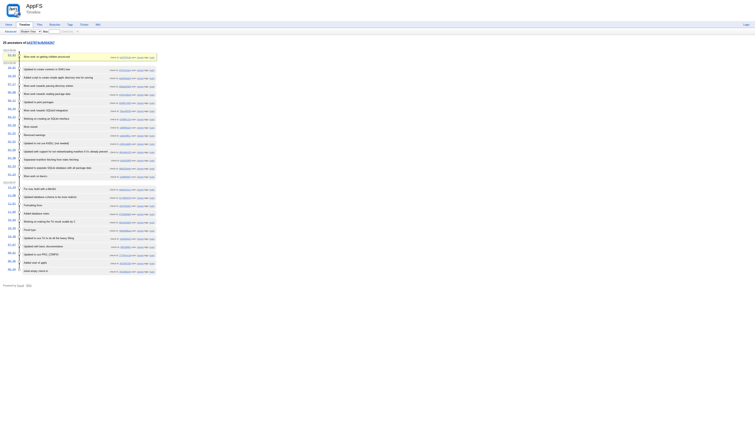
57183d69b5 (125, 214)
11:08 (12, 195)
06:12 (12, 100)
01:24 (12, 174)
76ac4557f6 (125, 111)
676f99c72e (125, 119)
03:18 (12, 125)
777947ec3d (125, 255)
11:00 (12, 211)
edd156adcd (125, 78)
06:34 (12, 269)
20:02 (12, 67)
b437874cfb (125, 57)
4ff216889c (125, 247)
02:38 (12, 157)
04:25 (12, 116)
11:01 (12, 203)
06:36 (12, 261)
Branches (55, 24)
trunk (152, 57)
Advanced (10, 31)
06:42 (12, 252)
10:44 (12, 219)
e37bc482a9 (125, 95)
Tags (70, 24)
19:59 (12, 75)
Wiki (98, 24)
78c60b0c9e (125, 272)
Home (9, 24)
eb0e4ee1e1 (125, 189)
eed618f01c (125, 136)
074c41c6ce (125, 70)
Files (39, 24)
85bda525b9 (125, 86)
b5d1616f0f (125, 160)
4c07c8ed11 (125, 206)
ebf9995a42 (125, 128)
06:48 (12, 92)
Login (746, 24)
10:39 (12, 228)
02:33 (12, 166)
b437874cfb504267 (41, 42)
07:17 (12, 84)
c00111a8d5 (125, 144)
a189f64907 (125, 177)
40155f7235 (125, 263)
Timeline (24, 24)
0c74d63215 (125, 198)
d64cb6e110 (125, 152)
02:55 (12, 133)
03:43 (12, 55)
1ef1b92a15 (125, 239)
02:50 (12, 149)
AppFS (34, 6)
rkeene (140, 57)
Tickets (84, 24)
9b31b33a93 (125, 222)
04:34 (12, 108)
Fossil (20, 285)
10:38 (12, 236)
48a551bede (125, 168)
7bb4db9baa (125, 231)
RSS (29, 285)
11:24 (12, 187)
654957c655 (125, 103)
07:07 (12, 244)
